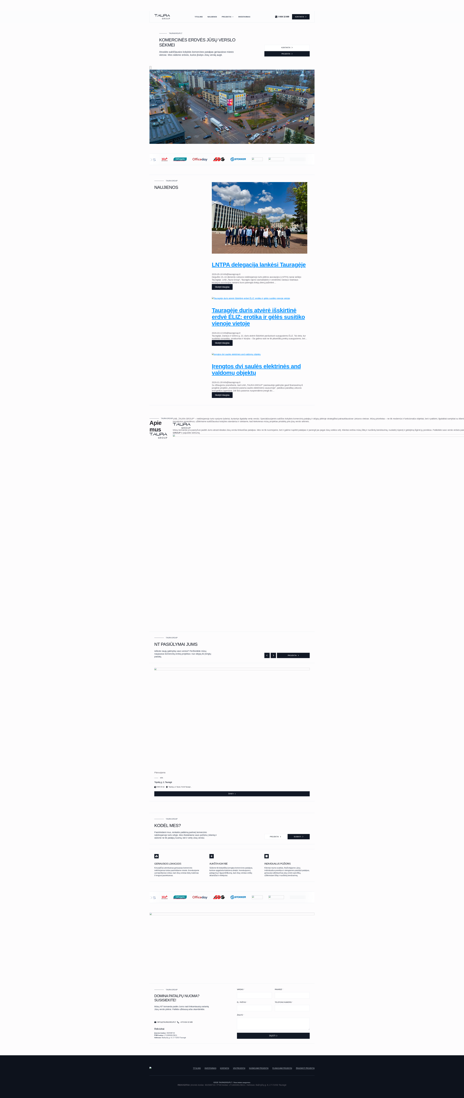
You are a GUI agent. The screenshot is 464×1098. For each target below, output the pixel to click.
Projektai (226, 17)
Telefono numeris (284, 1002)
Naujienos (212, 17)
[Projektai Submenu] (233, 16)
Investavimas (244, 17)
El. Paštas (242, 1002)
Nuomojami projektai (258, 1068)
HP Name (234, 985)
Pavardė (279, 989)
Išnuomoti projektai (305, 1068)
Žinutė (240, 1015)
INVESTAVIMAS (210, 1068)
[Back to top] (150, 68)
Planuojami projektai (282, 1068)
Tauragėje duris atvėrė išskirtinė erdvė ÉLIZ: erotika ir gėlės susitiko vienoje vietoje (258, 317)
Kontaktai (224, 1068)
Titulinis (199, 17)
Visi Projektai (239, 1068)
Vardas (240, 989)
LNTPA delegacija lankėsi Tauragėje (259, 264)
